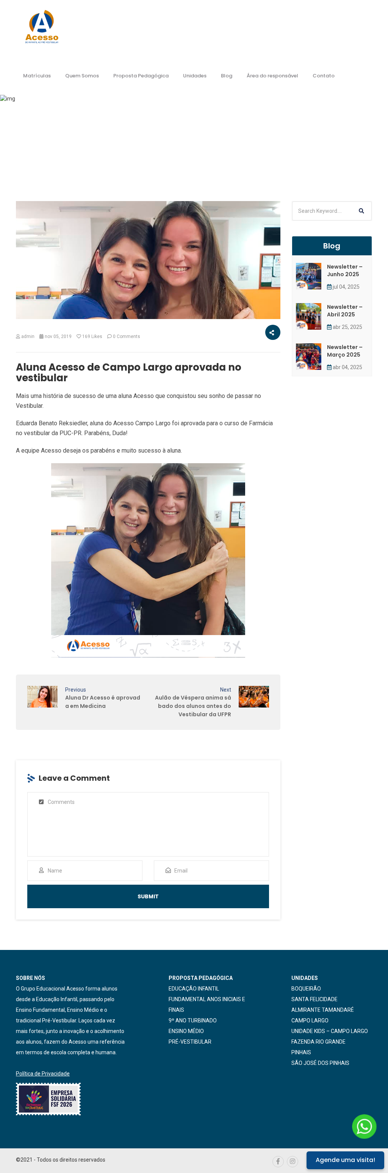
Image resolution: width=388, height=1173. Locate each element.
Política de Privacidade (43, 1074)
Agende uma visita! (345, 1160)
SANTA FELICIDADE (314, 999)
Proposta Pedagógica (141, 75)
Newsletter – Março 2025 (345, 351)
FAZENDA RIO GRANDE (318, 1042)
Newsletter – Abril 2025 (345, 310)
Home (103, 158)
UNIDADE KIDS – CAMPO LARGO (329, 1031)
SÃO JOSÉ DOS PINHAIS (320, 1063)
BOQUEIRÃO (306, 989)
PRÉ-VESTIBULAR (190, 1042)
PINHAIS (301, 1052)
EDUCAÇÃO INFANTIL (194, 989)
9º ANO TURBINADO (193, 1020)
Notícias (134, 158)
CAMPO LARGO (310, 1020)
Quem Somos (82, 75)
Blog (226, 75)
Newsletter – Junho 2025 (345, 270)
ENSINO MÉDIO (186, 1031)
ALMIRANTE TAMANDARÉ (322, 1010)
